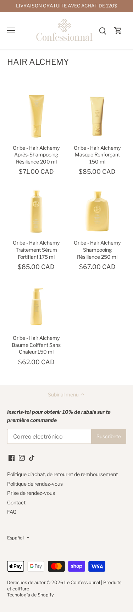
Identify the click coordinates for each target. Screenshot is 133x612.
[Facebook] (12, 457)
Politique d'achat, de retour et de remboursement (62, 474)
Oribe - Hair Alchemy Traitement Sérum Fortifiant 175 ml (36, 249)
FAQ (12, 512)
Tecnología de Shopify (30, 594)
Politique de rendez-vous (35, 484)
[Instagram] (22, 457)
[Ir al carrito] (118, 30)
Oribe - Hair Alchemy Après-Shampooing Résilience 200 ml (36, 155)
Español (15, 537)
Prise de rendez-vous (31, 493)
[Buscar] (102, 30)
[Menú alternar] (11, 30)
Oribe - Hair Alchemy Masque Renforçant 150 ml (97, 155)
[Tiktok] (32, 457)
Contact (16, 502)
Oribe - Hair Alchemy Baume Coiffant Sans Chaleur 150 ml (36, 345)
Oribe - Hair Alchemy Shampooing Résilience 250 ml (97, 249)
